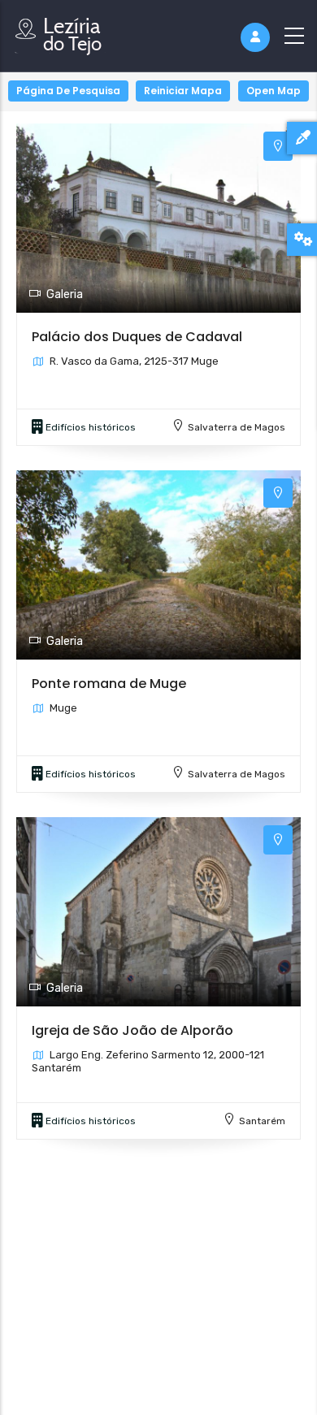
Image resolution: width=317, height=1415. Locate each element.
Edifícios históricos (91, 427)
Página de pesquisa (68, 90)
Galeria (64, 294)
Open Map (273, 90)
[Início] (61, 32)
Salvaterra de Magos (236, 427)
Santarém (262, 1121)
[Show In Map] (278, 146)
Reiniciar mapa (183, 90)
